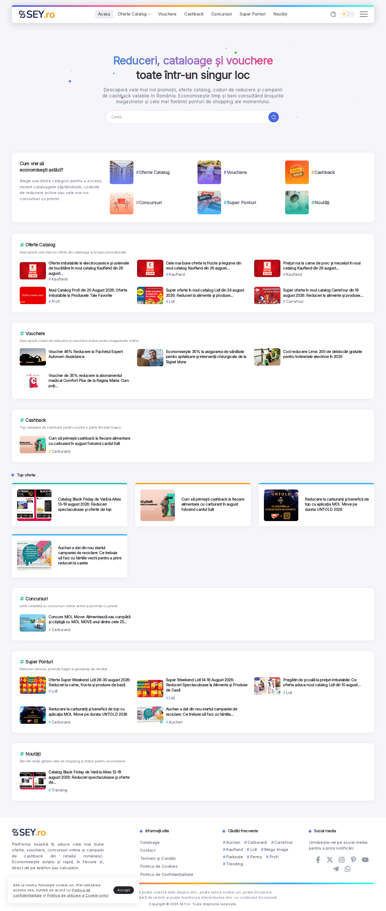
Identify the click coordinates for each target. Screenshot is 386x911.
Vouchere (237, 172)
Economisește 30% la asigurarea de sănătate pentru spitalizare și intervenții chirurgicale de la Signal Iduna (206, 356)
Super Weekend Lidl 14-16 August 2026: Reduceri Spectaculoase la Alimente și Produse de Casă (207, 685)
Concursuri (150, 202)
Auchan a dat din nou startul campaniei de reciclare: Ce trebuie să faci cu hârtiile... (201, 711)
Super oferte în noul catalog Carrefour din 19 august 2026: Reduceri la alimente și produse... (323, 293)
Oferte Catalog (154, 172)
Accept (123, 890)
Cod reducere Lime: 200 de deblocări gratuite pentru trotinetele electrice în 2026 (322, 354)
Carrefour (283, 842)
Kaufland (234, 849)
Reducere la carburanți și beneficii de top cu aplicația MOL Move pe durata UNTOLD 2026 (337, 504)
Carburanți (257, 842)
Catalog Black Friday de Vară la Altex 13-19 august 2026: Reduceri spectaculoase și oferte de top (89, 504)
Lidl (253, 849)
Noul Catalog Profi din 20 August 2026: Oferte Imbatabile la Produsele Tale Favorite (88, 293)
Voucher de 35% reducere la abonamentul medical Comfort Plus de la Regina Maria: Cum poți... (89, 380)
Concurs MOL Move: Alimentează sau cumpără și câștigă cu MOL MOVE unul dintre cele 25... (90, 619)
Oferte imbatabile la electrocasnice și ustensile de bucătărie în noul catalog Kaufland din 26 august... (89, 268)
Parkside (234, 856)
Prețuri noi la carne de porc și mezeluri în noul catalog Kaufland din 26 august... (322, 266)
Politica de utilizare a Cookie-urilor (78, 895)
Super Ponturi (241, 202)
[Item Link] (121, 172)
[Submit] (273, 117)
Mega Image (276, 849)
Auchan (233, 842)
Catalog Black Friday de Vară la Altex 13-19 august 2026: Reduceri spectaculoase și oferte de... (89, 777)
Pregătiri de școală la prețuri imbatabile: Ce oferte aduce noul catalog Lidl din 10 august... (322, 682)
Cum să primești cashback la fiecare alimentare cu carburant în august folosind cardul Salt (89, 441)
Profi (274, 856)
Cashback (325, 172)
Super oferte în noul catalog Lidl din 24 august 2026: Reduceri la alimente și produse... (205, 293)
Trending (234, 863)
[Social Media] (318, 859)
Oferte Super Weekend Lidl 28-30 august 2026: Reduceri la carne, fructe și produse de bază (90, 682)
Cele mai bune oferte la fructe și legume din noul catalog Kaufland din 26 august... (203, 266)
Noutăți (322, 202)
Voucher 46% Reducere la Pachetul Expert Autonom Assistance (86, 354)
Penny (256, 856)
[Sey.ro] (36, 13)
